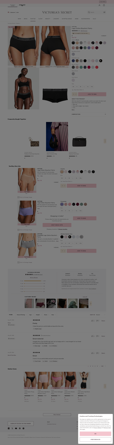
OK (95, 433)
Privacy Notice (97, 427)
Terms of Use (107, 427)
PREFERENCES (95, 439)
